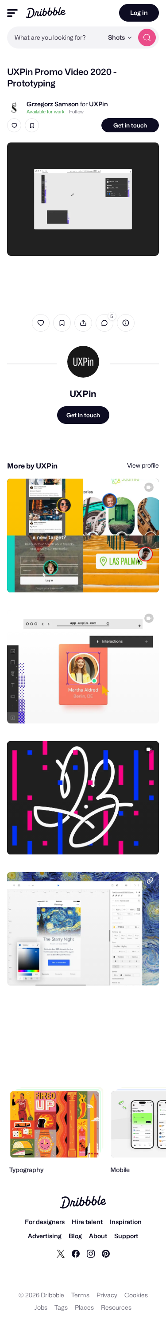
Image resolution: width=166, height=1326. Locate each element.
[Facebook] (76, 1253)
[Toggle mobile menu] (12, 13)
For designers (45, 1221)
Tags (61, 1307)
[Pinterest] (106, 1253)
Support (126, 1236)
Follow (76, 112)
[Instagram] (91, 1253)
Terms (80, 1295)
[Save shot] (32, 125)
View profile (143, 465)
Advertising (45, 1236)
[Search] (147, 37)
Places (84, 1307)
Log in (139, 12)
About (98, 1236)
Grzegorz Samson (53, 104)
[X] (61, 1253)
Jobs (41, 1307)
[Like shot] (14, 125)
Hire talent (87, 1221)
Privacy (107, 1295)
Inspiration (126, 1221)
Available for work (46, 111)
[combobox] (55, 37)
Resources (116, 1307)
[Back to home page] (46, 12)
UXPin (98, 104)
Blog (75, 1236)
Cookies (136, 1295)
